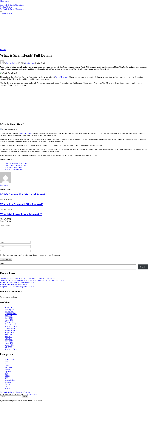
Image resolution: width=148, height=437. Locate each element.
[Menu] (1, 11)
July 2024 (8, 316)
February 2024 (10, 322)
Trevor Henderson (61, 77)
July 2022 (8, 347)
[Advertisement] (74, 31)
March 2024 (9, 320)
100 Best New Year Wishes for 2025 (13, 284)
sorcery (7, 376)
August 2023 (9, 332)
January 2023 (9, 345)
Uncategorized (10, 380)
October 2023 (10, 328)
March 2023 (9, 343)
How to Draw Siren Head (14, 169)
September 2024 (11, 314)
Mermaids (8, 367)
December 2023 (10, 324)
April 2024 (9, 318)
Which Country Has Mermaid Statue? (22, 194)
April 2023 (9, 341)
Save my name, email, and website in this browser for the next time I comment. (31, 255)
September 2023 (11, 330)
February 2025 (10, 310)
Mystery (8, 372)
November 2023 (11, 326)
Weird (7, 386)
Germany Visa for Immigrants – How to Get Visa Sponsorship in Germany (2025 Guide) (32, 280)
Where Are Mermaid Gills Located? (21, 204)
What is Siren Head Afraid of (15, 165)
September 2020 (11, 349)
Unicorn (8, 382)
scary (6, 374)
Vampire (8, 384)
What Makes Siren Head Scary (16, 163)
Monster (3, 50)
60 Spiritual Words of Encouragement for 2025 (17, 287)
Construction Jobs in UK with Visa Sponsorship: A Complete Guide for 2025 (28, 278)
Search (2, 263)
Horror (7, 363)
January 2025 (9, 312)
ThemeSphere (32, 394)
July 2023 (8, 335)
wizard (7, 388)
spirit (6, 378)
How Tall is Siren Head (13, 167)
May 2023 (8, 339)
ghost (7, 361)
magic (7, 365)
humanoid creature (25, 133)
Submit (25, 396)
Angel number (10, 359)
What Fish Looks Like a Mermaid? (21, 214)
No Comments (30, 63)
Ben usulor (10, 63)
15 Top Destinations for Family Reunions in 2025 (18, 282)
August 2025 (9, 307)
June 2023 (8, 337)
